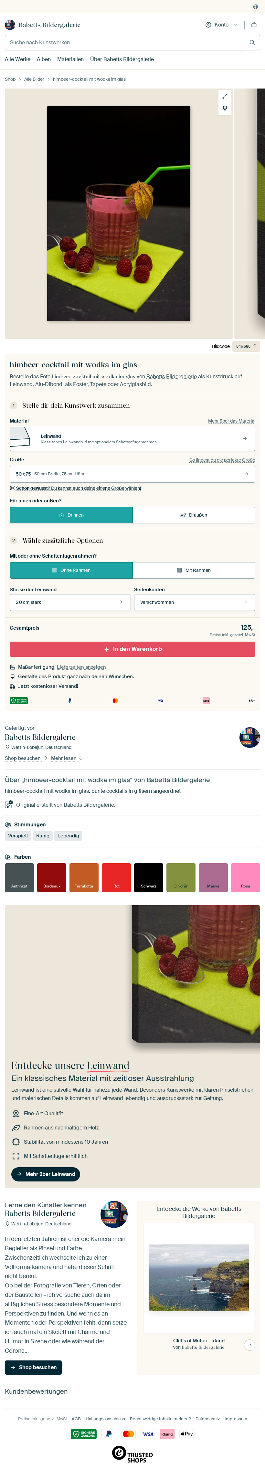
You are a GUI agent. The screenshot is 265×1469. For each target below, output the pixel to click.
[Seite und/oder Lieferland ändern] (255, 6)
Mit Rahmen (198, 570)
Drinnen (76, 515)
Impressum (236, 1419)
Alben (44, 59)
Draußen (198, 515)
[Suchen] (252, 42)
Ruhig (42, 836)
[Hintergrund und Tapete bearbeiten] (224, 108)
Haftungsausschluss (105, 1419)
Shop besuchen (23, 758)
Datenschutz (208, 1419)
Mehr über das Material (231, 421)
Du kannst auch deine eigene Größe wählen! (78, 488)
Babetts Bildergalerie (49, 25)
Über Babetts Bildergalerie (122, 59)
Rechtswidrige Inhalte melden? (160, 1419)
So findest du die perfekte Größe (222, 460)
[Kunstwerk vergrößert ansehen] (224, 96)
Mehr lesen (64, 758)
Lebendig (68, 836)
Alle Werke (17, 59)
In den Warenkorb (137, 649)
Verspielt (18, 836)
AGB (76, 1419)
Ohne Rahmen (75, 570)
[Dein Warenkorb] (254, 25)
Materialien (70, 59)
